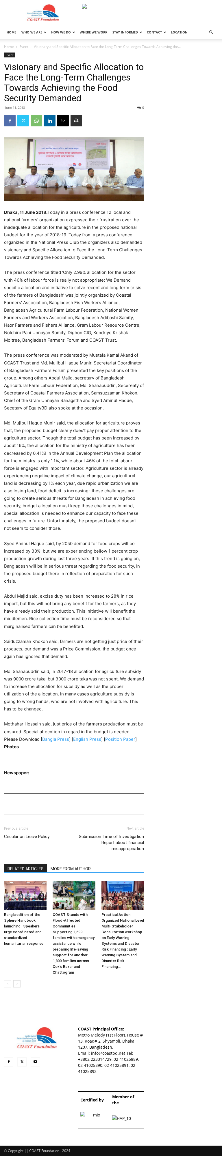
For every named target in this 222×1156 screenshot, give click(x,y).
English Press (87, 739)
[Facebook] (10, 120)
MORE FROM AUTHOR (71, 869)
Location (179, 32)
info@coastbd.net (108, 1053)
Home (9, 46)
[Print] (76, 120)
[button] (211, 32)
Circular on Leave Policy (26, 836)
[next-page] (17, 983)
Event (23, 46)
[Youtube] (35, 1062)
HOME (11, 32)
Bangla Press (55, 739)
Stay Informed (125, 32)
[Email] (63, 120)
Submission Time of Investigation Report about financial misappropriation (111, 842)
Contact (154, 32)
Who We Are (31, 32)
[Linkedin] (50, 120)
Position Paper (120, 739)
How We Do (61, 32)
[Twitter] (23, 120)
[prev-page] (7, 983)
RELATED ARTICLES (26, 869)
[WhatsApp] (36, 120)
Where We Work (93, 32)
